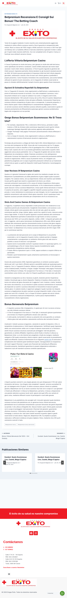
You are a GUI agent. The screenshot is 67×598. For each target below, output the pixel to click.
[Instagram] (36, 533)
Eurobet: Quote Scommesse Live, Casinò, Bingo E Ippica (51, 436)
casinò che (47, 339)
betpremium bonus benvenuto (26, 424)
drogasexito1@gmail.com (13, 25)
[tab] (30, 473)
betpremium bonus (10, 424)
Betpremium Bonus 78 (11, 13)
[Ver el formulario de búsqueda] (63, 3)
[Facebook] (31, 533)
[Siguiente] (62, 463)
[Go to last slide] (4, 463)
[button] (9, 574)
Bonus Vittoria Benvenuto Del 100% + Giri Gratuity (15, 436)
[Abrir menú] (55, 3)
